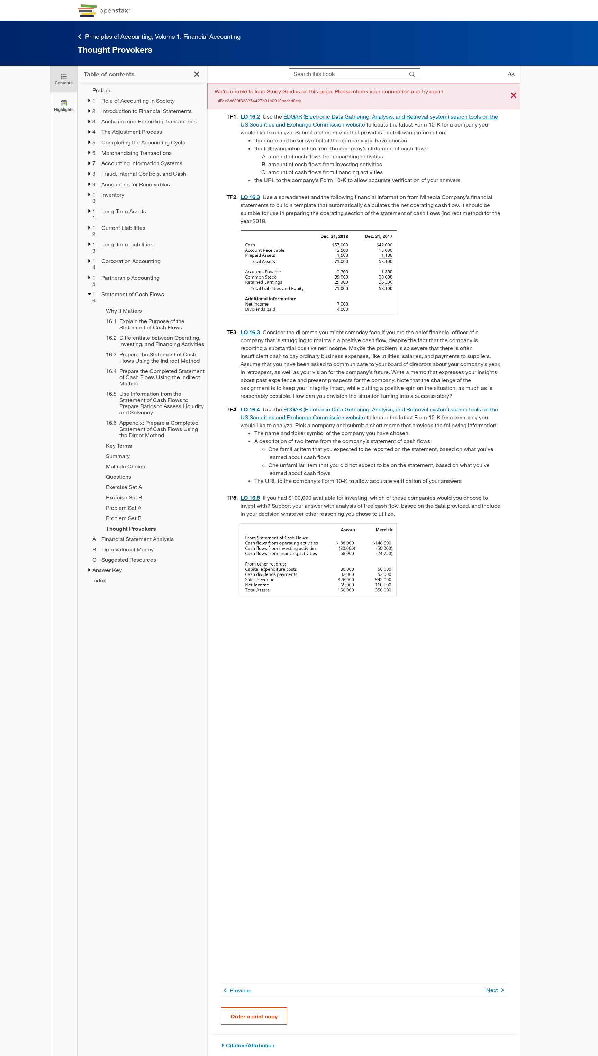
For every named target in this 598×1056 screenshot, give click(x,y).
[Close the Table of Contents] (196, 74)
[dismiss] (513, 96)
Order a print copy (254, 1016)
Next (492, 990)
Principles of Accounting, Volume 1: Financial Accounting (163, 36)
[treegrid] (142, 335)
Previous (240, 990)
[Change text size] (511, 74)
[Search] (412, 74)
